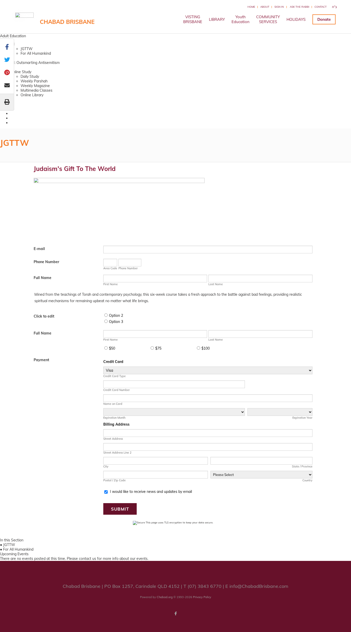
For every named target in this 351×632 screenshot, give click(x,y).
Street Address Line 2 (117, 452)
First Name (110, 284)
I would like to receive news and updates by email (151, 491)
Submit (120, 509)
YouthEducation (241, 19)
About (264, 6)
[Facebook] (175, 613)
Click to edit (44, 316)
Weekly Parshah (34, 81)
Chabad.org (165, 597)
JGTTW (27, 48)
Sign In (279, 6)
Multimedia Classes (36, 90)
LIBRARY (217, 19)
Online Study (20, 72)
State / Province (302, 466)
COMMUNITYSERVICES (268, 19)
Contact (321, 6)
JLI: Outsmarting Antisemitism (35, 62)
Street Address (113, 439)
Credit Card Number (116, 390)
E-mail (39, 248)
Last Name (215, 284)
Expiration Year (302, 417)
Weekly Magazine (35, 85)
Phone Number (46, 262)
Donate (324, 19)
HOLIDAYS (296, 19)
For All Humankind (36, 53)
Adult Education (13, 36)
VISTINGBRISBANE (192, 19)
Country (307, 480)
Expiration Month (114, 417)
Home (251, 6)
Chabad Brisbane (67, 21)
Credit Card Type (114, 376)
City (105, 466)
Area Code (110, 268)
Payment (41, 360)
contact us (87, 558)
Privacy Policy (202, 597)
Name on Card (112, 404)
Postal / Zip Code (114, 480)
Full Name (42, 277)
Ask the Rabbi (299, 6)
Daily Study (30, 76)
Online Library (32, 95)
